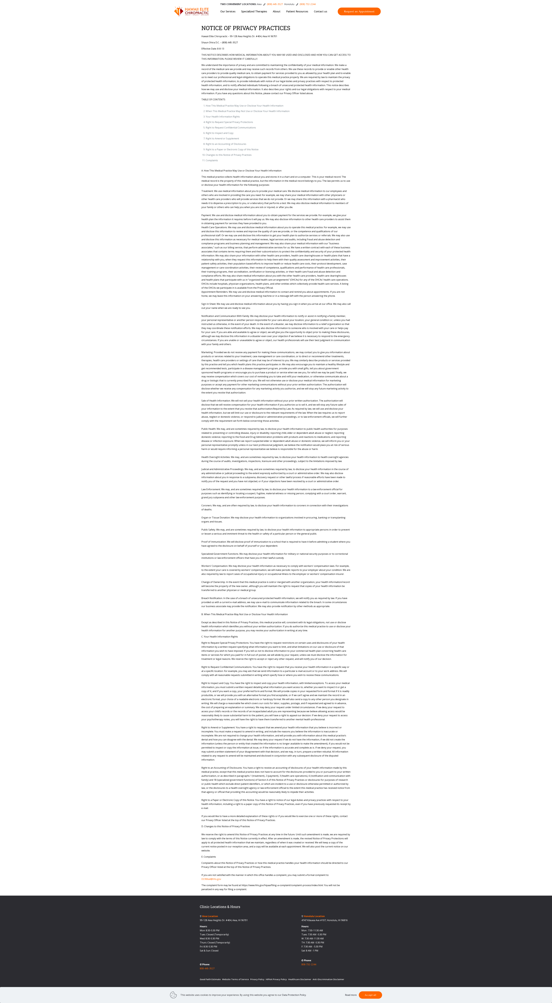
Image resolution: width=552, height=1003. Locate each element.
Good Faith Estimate (210, 979)
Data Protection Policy (294, 995)
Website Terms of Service (235, 979)
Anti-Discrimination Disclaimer (328, 979)
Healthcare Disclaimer (299, 979)
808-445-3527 (207, 968)
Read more (351, 995)
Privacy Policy (257, 979)
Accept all (370, 995)
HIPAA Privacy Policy (276, 979)
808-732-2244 (308, 964)
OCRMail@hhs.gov (211, 879)
